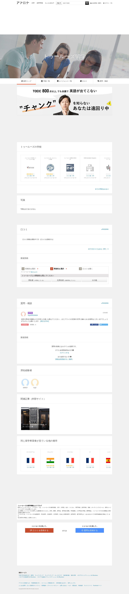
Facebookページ (97, 585)
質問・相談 (104, 81)
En (111, 3)
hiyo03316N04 (33, 315)
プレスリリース (88, 585)
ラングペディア (39, 575)
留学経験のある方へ (61, 583)
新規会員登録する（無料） (64, 359)
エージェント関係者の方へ (48, 583)
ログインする (64, 353)
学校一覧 (46, 81)
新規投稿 (105, 229)
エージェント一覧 (65, 81)
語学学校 (40, 3)
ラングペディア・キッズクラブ (53, 575)
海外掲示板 (66, 575)
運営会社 (74, 585)
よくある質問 (22, 585)
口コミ (84, 81)
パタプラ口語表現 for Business (27, 577)
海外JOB (73, 575)
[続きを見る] (44, 321)
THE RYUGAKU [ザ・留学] (26, 575)
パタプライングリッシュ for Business (87, 575)
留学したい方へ (72, 583)
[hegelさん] (35, 383)
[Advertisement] (64, 20)
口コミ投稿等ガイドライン (33, 585)
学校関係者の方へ (35, 583)
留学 (64, 56)
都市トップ (27, 81)
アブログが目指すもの (24, 583)
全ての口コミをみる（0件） (97, 249)
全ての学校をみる (101, 189)
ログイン (106, 3)
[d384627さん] (25, 383)
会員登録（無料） (97, 3)
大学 (33, 3)
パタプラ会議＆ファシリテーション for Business (50, 577)
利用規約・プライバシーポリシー (50, 585)
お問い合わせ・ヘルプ (65, 585)
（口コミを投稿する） (46, 239)
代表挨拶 (80, 585)
